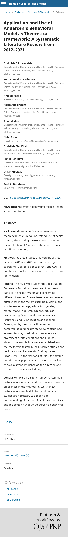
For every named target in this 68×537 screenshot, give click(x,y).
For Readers (11, 488)
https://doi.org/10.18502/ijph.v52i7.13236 (35, 197)
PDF (11, 421)
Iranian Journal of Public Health (28, 3)
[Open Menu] (3, 3)
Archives (19, 12)
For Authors (11, 494)
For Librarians (12, 499)
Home (7, 12)
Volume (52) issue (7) (39, 12)
